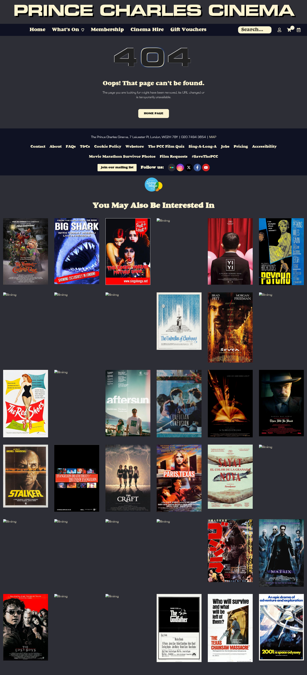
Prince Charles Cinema (153, 12)
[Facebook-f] (197, 167)
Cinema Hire (147, 29)
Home (37, 29)
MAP (212, 137)
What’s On (65, 29)
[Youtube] (206, 167)
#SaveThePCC (205, 157)
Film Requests (174, 157)
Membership (107, 29)
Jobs (225, 146)
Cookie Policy (107, 146)
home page (153, 113)
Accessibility (264, 146)
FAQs (71, 146)
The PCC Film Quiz (166, 146)
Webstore (135, 146)
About (55, 146)
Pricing (241, 146)
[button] (68, 30)
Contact (37, 146)
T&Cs (85, 146)
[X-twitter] (189, 167)
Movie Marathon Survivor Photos (122, 157)
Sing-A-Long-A (203, 146)
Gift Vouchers (188, 29)
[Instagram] (180, 167)
